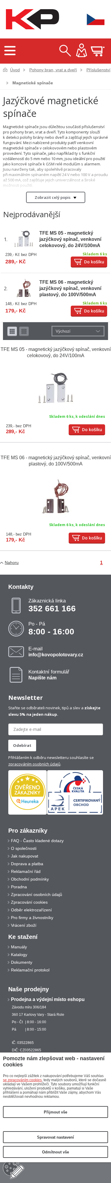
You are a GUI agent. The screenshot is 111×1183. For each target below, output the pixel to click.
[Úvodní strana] (31, 19)
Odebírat (22, 745)
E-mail (55, 651)
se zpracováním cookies (22, 1080)
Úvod (15, 69)
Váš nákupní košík (98, 51)
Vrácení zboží (23, 925)
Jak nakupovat (24, 856)
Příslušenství (98, 69)
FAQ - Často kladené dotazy (37, 840)
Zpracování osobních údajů (36, 894)
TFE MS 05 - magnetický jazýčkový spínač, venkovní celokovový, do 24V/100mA (70, 239)
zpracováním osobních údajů (34, 764)
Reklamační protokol (30, 970)
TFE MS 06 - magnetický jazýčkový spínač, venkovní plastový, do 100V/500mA (70, 288)
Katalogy (19, 954)
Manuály (19, 947)
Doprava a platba (27, 863)
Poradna (19, 886)
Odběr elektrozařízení (31, 910)
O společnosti (23, 848)
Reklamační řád (26, 871)
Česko (91, 19)
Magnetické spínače (32, 82)
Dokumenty (21, 962)
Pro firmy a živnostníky (32, 917)
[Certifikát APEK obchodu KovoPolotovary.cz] (75, 813)
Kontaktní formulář (48, 674)
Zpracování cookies (29, 902)
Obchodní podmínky (30, 879)
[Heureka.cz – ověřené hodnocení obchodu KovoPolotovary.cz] (27, 792)
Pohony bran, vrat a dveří (53, 69)
